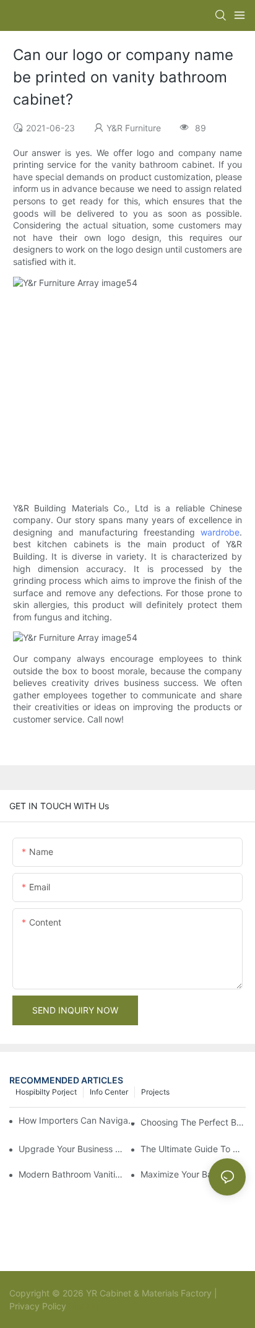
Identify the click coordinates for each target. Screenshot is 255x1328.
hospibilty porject (46, 1091)
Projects (155, 1091)
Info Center (109, 1091)
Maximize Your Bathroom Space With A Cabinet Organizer (193, 1174)
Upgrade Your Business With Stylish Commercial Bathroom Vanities (71, 1149)
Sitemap (84, 1306)
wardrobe (220, 532)
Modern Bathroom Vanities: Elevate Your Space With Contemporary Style (71, 1174)
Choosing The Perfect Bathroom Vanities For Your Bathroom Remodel (193, 1122)
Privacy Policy (37, 1306)
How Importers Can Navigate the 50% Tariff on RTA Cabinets (78, 1120)
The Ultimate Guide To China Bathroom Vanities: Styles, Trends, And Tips (193, 1149)
